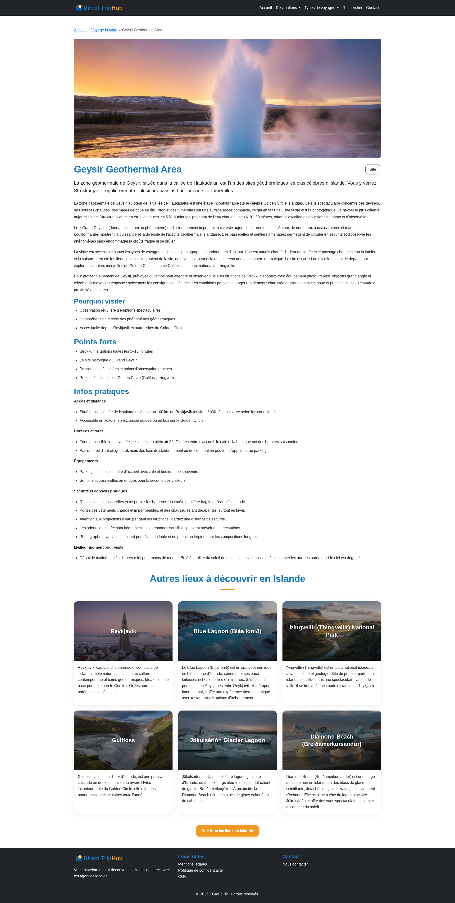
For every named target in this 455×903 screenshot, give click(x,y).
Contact (372, 8)
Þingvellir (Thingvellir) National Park (332, 631)
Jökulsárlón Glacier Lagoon (227, 740)
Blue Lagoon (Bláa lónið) (227, 631)
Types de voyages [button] (320, 8)
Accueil (265, 8)
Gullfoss (123, 740)
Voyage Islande (104, 30)
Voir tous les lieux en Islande (227, 831)
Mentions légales (192, 864)
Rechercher (352, 8)
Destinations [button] (287, 8)
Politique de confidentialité (200, 870)
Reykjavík (123, 631)
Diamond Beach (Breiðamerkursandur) (331, 740)
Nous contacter (295, 864)
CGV (182, 877)
